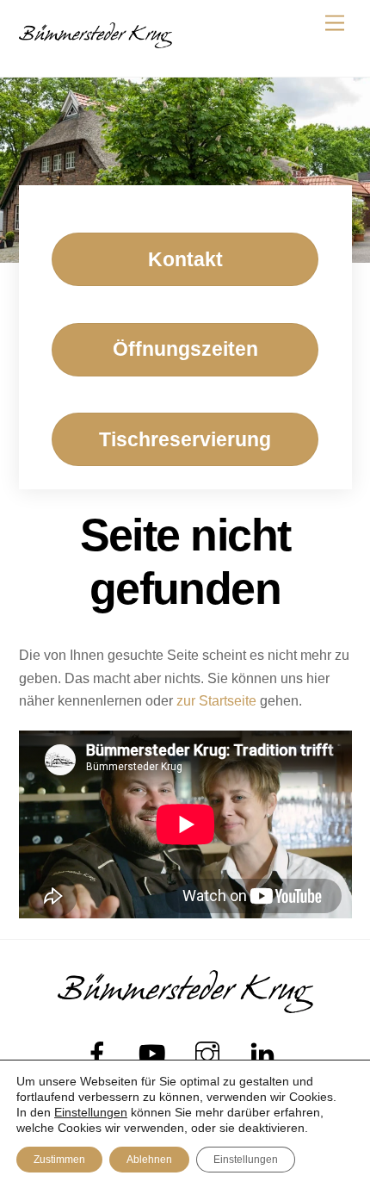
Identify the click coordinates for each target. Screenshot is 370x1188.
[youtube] (155, 1053)
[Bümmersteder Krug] (95, 41)
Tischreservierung (185, 439)
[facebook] (100, 1053)
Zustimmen (59, 1160)
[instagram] (210, 1053)
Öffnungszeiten (185, 349)
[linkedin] (265, 1053)
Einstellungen (90, 1112)
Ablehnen (149, 1160)
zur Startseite (216, 701)
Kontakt (185, 259)
